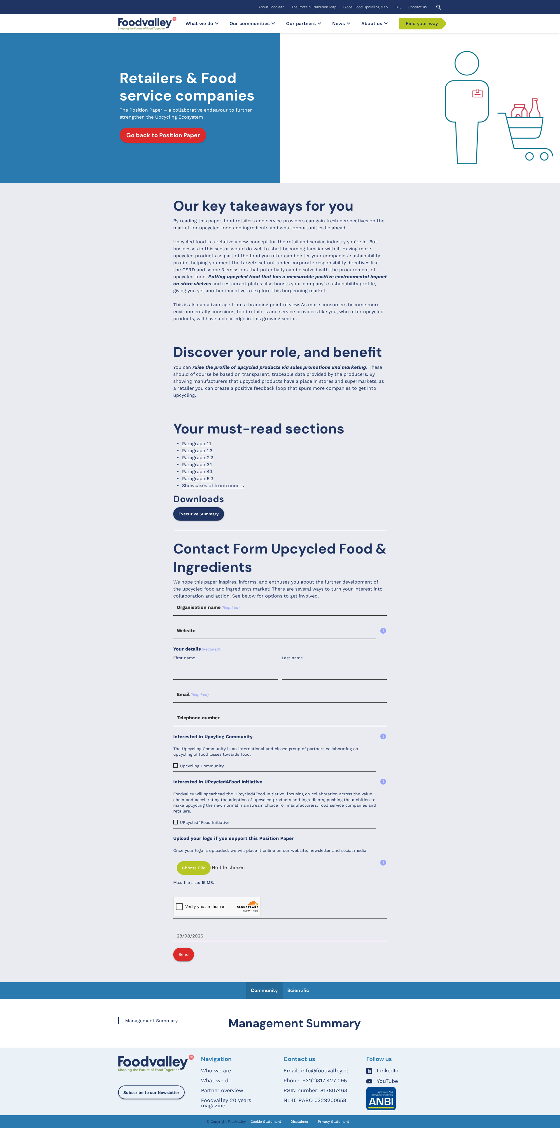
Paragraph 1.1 (196, 443)
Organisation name (208, 607)
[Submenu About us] (385, 23)
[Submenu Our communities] (273, 23)
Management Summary (151, 1020)
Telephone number (198, 717)
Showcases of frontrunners (213, 485)
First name (184, 657)
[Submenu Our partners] (319, 23)
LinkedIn (387, 1071)
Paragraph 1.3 (197, 450)
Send (183, 954)
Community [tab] (264, 990)
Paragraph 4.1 (197, 471)
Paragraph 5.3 (197, 478)
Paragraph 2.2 (197, 457)
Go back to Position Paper (163, 135)
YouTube (387, 1081)
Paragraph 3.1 (197, 464)
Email (193, 694)
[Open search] (439, 7)
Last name (292, 657)
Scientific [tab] (298, 990)
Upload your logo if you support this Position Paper (233, 838)
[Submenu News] (348, 23)
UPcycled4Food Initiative (205, 822)
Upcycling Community (202, 766)
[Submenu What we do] (216, 23)
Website (186, 630)
